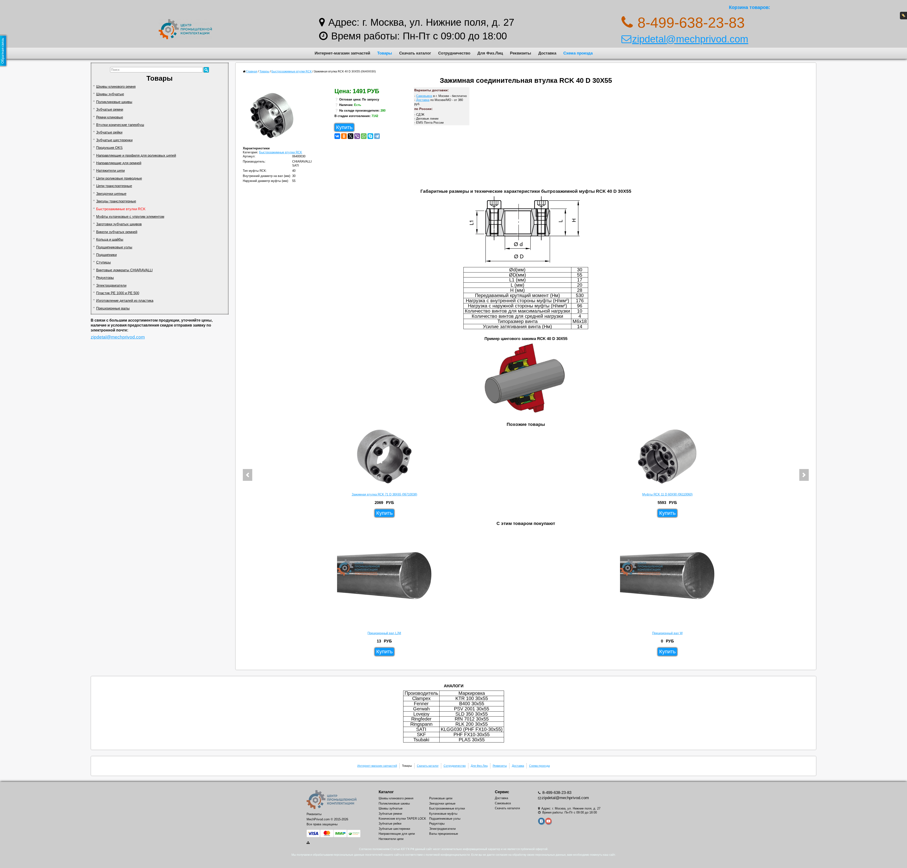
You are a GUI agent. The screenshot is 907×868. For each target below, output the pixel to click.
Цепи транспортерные (114, 186)
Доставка (547, 53)
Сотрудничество (454, 53)
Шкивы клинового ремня (116, 86)
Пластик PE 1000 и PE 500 (117, 293)
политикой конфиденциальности (448, 854)
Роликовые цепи (440, 798)
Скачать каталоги (507, 808)
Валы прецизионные (443, 833)
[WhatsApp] (364, 136)
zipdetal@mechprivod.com (690, 39)
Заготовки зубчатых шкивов (119, 224)
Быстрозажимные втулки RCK (120, 209)
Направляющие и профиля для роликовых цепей (136, 155)
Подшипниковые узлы (114, 247)
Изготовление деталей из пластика (124, 300)
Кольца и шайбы (109, 239)
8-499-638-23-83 (556, 792)
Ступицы (103, 262)
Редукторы (105, 278)
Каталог (386, 792)
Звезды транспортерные (116, 201)
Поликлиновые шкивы (114, 102)
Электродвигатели (111, 285)
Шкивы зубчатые (110, 94)
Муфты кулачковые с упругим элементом (130, 216)
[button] (247, 475)
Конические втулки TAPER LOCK (402, 818)
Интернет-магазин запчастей (342, 53)
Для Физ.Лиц (490, 53)
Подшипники (106, 255)
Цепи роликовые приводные (119, 178)
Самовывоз (424, 96)
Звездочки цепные (111, 194)
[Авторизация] (903, 15)
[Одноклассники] (344, 136)
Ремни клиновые (109, 117)
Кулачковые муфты (443, 813)
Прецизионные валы (113, 308)
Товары (384, 53)
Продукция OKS (109, 148)
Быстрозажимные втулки (447, 808)
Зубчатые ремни (109, 109)
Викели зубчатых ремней (116, 232)
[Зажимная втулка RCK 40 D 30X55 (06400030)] (273, 117)
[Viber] (357, 136)
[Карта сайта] (308, 842)
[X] (350, 136)
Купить (344, 127)
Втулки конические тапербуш (120, 125)
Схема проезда (578, 53)
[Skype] (370, 136)
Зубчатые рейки (109, 132)
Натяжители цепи (110, 170)
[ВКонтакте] (337, 136)
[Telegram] (377, 136)
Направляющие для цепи (397, 833)
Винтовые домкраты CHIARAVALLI (124, 270)
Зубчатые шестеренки (114, 140)
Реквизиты (520, 53)
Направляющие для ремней (118, 163)
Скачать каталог (415, 53)
